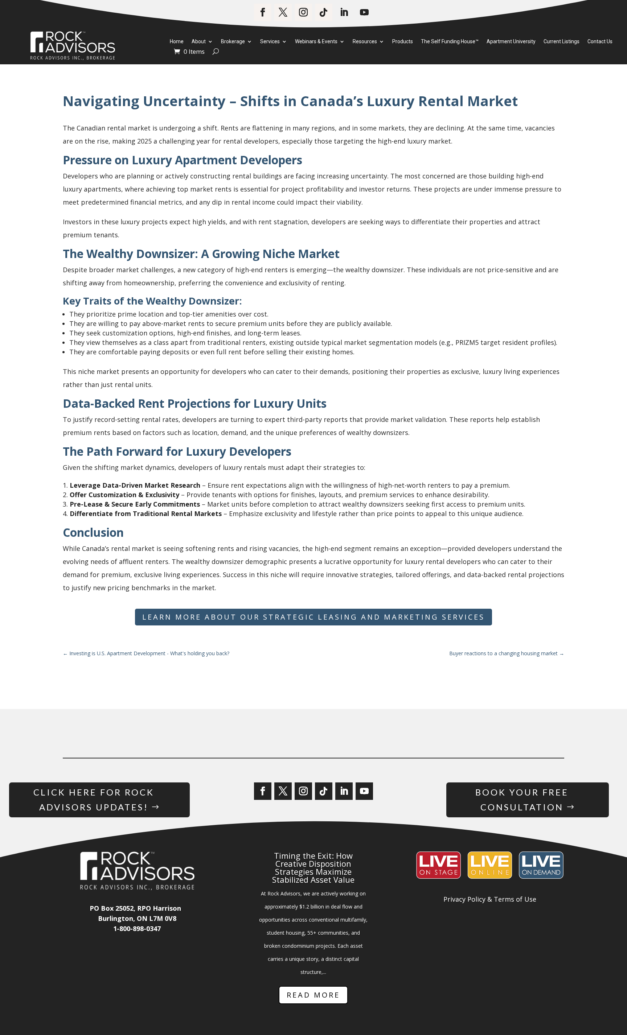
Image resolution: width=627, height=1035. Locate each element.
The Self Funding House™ (450, 41)
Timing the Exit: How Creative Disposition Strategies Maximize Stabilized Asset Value (313, 867)
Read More (313, 995)
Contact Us (599, 41)
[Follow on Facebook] (262, 12)
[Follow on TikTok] (323, 12)
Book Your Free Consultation (522, 799)
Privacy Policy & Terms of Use (489, 899)
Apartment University (511, 41)
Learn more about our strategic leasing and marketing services (313, 617)
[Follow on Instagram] (303, 12)
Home (177, 41)
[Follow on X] (283, 12)
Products (402, 41)
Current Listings (561, 41)
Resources (365, 41)
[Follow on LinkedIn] (344, 12)
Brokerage (233, 41)
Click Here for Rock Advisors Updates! (93, 799)
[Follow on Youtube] (364, 12)
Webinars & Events (316, 41)
